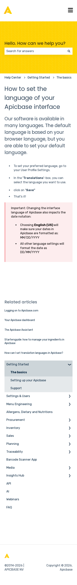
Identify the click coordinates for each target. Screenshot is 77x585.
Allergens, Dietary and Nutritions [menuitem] (29, 412)
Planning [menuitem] (12, 444)
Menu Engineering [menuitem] (19, 404)
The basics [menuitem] (18, 372)
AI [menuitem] (7, 491)
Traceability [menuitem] (14, 451)
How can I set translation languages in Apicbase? (33, 353)
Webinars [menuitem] (12, 499)
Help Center (12, 77)
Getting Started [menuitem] (17, 364)
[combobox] (34, 51)
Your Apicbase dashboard (19, 320)
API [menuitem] (8, 483)
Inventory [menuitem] (13, 428)
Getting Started (38, 77)
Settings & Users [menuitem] (18, 396)
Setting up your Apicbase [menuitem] (28, 380)
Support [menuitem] (16, 388)
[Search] (69, 51)
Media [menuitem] (10, 467)
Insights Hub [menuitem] (15, 475)
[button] (70, 365)
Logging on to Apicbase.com (21, 310)
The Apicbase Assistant (18, 329)
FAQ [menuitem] (9, 507)
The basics (63, 77)
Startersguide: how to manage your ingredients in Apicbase (34, 341)
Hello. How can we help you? (34, 43)
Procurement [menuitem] (15, 420)
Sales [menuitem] (10, 436)
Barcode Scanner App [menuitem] (21, 459)
